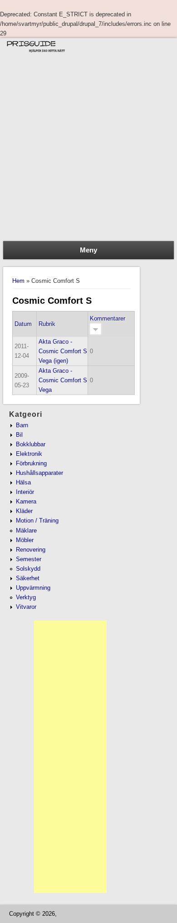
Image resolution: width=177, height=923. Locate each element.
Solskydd (28, 568)
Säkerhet (27, 578)
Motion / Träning (37, 520)
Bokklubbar (30, 444)
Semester (28, 559)
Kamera (26, 501)
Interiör (25, 492)
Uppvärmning (33, 587)
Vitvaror (26, 606)
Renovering (30, 549)
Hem (18, 280)
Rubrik (47, 324)
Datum (23, 324)
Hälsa (23, 482)
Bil (19, 434)
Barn (22, 425)
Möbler (25, 540)
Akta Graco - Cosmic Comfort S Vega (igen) (63, 351)
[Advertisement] (88, 148)
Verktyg (26, 597)
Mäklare (26, 530)
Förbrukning (31, 463)
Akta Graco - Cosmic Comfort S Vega (63, 380)
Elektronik (29, 453)
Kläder (24, 511)
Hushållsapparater (39, 472)
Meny (88, 250)
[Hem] (88, 52)
